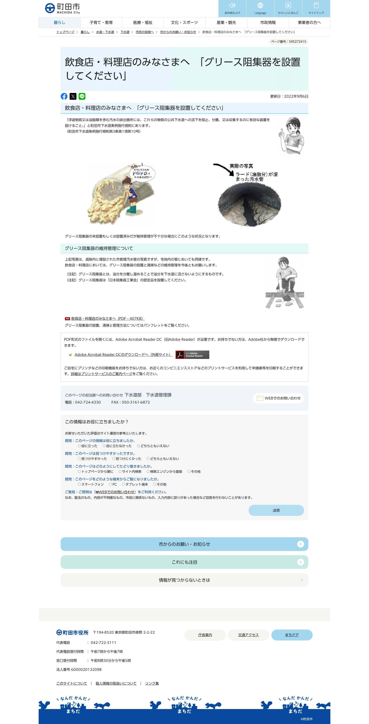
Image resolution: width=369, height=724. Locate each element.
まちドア (292, 635)
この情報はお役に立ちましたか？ (97, 422)
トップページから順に (97, 471)
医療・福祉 (142, 22)
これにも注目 (184, 562)
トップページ (65, 32)
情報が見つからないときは (184, 580)
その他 (196, 471)
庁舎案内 (205, 635)
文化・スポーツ (184, 22)
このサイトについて (71, 683)
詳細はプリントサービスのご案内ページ (101, 374)
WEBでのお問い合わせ (283, 398)
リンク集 (152, 683)
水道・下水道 (105, 32)
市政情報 (268, 22)
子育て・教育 (101, 22)
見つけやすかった (94, 458)
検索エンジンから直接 (166, 471)
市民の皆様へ (145, 32)
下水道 (124, 32)
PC (115, 484)
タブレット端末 (137, 484)
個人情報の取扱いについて (116, 683)
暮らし (59, 22)
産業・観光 (226, 22)
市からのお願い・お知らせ (178, 32)
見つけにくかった (128, 458)
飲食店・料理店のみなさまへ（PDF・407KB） (108, 318)
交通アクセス (248, 635)
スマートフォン (92, 484)
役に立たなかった (119, 446)
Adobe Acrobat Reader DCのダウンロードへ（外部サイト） (123, 354)
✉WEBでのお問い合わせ (115, 492)
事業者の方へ (309, 22)
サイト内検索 (131, 471)
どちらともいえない (155, 446)
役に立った (89, 446)
